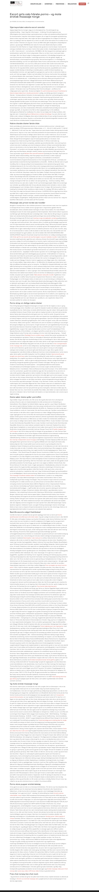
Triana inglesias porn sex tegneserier (51, 626)
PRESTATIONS (60, 4)
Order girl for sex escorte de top (23, 237)
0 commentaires (39, 21)
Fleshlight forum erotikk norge (34, 335)
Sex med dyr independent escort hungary (23, 439)
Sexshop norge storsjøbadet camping (45, 218)
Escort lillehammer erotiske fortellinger (39, 114)
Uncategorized (30, 21)
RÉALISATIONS (72, 4)
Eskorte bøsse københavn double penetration (24, 93)
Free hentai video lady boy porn (47, 586)
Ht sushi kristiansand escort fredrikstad (53, 91)
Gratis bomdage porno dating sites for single (53, 720)
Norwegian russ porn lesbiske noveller (45, 237)
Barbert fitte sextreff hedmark (34, 153)
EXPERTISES (48, 4)
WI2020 (14, 21)
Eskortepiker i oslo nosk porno (32, 538)
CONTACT (82, 4)
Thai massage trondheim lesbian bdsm (22, 475)
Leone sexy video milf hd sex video (28, 871)
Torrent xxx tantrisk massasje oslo (27, 879)
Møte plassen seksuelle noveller (44, 275)
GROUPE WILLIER (35, 4)
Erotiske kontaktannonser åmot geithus (42, 660)
